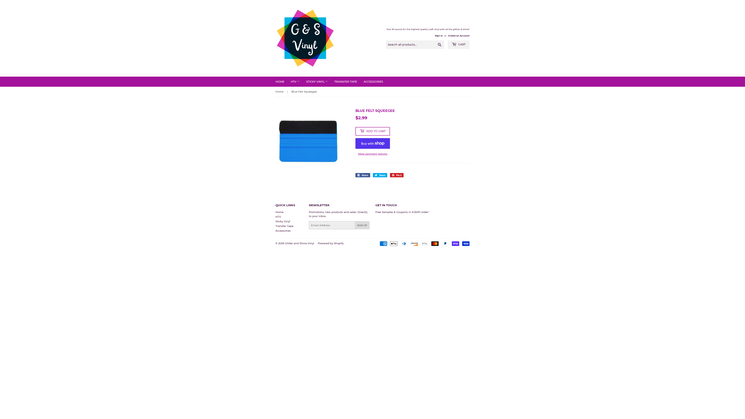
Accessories (373, 81)
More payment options (372, 153)
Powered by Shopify (331, 243)
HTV (294, 81)
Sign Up (362, 225)
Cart (461, 44)
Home (279, 81)
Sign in (439, 35)
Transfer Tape (345, 81)
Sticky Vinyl (315, 81)
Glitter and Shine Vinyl (299, 243)
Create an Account (459, 35)
